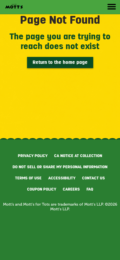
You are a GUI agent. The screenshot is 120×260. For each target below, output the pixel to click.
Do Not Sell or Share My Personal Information (60, 167)
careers (71, 189)
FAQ (90, 189)
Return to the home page (60, 62)
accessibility (61, 178)
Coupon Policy (41, 189)
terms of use (28, 178)
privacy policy (32, 156)
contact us (93, 178)
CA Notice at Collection (78, 156)
